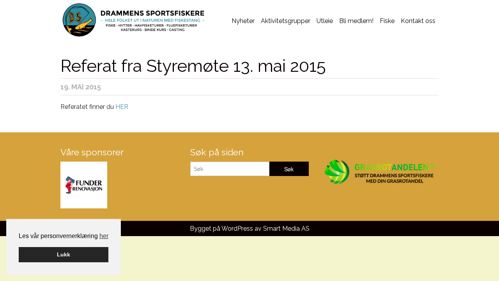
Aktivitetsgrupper (285, 21)
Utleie (325, 21)
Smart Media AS (286, 228)
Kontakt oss (418, 21)
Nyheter (243, 21)
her (103, 236)
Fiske (387, 21)
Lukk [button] (63, 254)
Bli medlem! (356, 21)
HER (121, 106)
